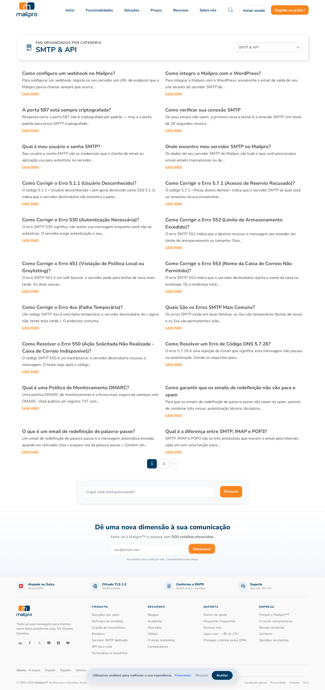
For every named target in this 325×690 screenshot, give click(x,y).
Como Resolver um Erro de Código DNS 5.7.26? (218, 344)
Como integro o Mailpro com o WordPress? (213, 73)
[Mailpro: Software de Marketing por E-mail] (26, 10)
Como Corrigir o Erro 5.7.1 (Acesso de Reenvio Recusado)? (230, 183)
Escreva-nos (212, 627)
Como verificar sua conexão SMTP (203, 110)
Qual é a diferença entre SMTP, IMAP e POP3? (216, 431)
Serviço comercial (271, 627)
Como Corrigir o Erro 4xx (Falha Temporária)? (72, 307)
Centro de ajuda (215, 614)
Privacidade (183, 675)
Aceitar (222, 675)
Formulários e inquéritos (110, 653)
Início (70, 10)
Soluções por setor (106, 614)
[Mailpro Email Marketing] (24, 611)
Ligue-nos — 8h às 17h (220, 634)
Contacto (265, 634)
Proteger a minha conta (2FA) (224, 640)
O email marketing (161, 640)
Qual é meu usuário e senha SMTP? (61, 146)
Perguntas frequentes (219, 621)
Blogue (153, 614)
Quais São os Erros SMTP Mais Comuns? (210, 307)
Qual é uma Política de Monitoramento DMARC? (75, 387)
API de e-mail (102, 646)
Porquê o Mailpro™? (274, 614)
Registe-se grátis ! (290, 10)
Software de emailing (107, 621)
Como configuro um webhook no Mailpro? (68, 73)
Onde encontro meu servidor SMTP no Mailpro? (218, 146)
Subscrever (202, 549)
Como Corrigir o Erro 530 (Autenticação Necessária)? (80, 220)
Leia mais (30, 93)
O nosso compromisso (275, 621)
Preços (156, 10)
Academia (155, 621)
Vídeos (153, 634)
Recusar (202, 675)
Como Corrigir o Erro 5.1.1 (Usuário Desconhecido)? (79, 183)
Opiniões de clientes (274, 640)
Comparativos (158, 646)
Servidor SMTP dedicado (110, 640)
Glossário (155, 627)
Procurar (231, 491)
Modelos (98, 634)
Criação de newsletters (108, 627)
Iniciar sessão (254, 10)
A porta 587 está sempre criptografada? (66, 110)
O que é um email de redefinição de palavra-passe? (78, 431)
